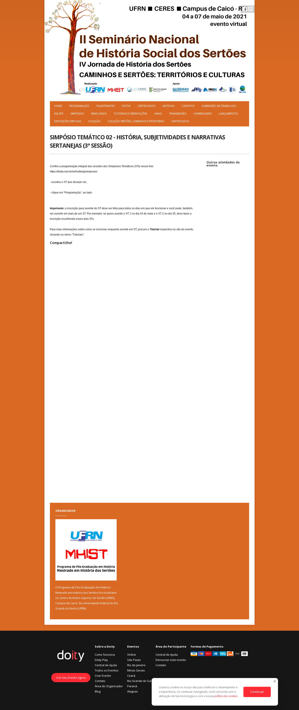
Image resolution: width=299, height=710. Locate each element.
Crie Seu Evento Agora (71, 678)
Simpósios (77, 113)
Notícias (168, 106)
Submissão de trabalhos (219, 106)
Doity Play (101, 660)
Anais (158, 113)
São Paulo (134, 660)
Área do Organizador (109, 686)
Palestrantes (106, 106)
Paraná (132, 686)
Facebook (245, 9)
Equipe (58, 113)
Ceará (131, 676)
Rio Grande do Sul (139, 681)
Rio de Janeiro (136, 665)
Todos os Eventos (106, 670)
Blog (97, 691)
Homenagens (203, 113)
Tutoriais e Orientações (130, 113)
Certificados (146, 106)
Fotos (126, 106)
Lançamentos (228, 113)
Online (131, 655)
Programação (79, 106)
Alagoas (132, 691)
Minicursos (99, 113)
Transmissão (177, 113)
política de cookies (226, 696)
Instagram (250, 9)
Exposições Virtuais (67, 121)
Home (58, 106)
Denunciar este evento (171, 660)
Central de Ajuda (106, 665)
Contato (188, 106)
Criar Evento (103, 676)
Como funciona (105, 655)
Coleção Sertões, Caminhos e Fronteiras (136, 121)
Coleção (94, 121)
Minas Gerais (136, 670)
